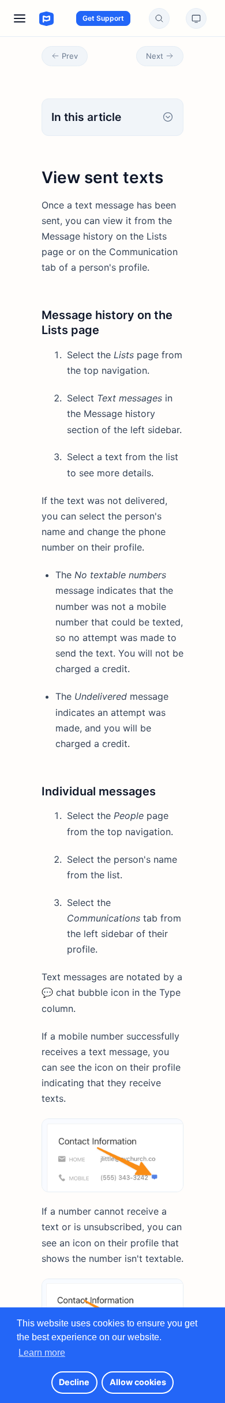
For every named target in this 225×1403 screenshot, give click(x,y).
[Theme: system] (196, 18)
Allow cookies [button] (138, 1382)
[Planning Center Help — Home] (35, 19)
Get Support (103, 18)
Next (154, 55)
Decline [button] (74, 1382)
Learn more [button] (41, 1353)
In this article (86, 117)
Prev (70, 55)
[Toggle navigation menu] (19, 18)
